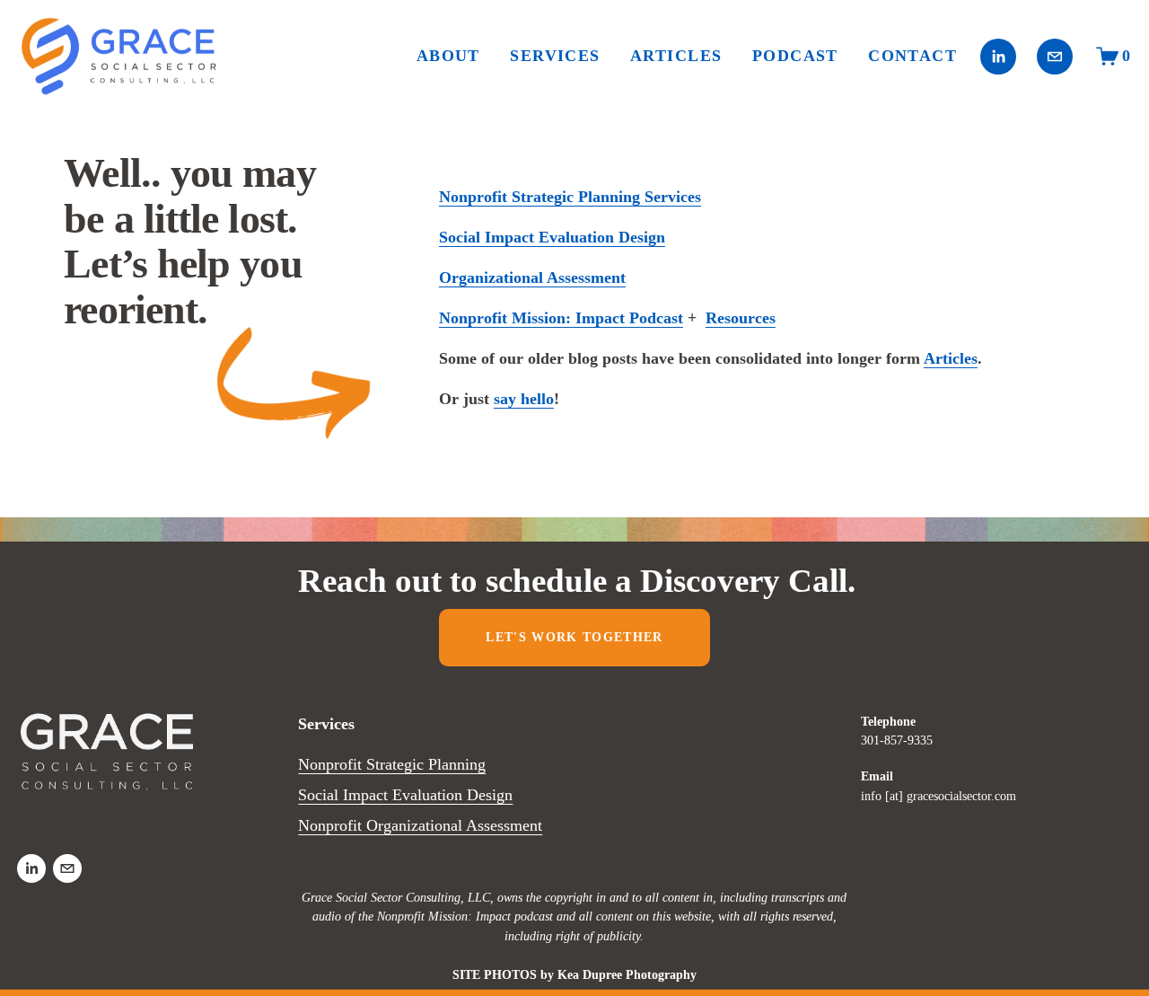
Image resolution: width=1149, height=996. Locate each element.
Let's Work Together (574, 637)
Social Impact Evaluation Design (405, 795)
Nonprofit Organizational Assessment (420, 825)
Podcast (795, 56)
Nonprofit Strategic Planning (392, 764)
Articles (676, 56)
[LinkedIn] (998, 57)
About (448, 56)
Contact (912, 56)
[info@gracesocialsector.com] (1055, 57)
